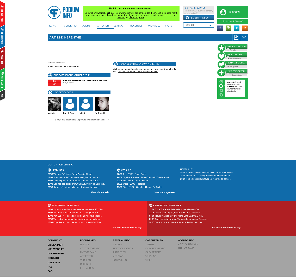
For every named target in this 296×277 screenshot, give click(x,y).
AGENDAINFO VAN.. (188, 244)
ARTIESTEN (86, 256)
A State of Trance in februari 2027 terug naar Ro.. (73, 213)
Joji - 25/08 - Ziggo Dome (131, 174)
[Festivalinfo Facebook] (220, 28)
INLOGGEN (234, 12)
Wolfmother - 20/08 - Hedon (133, 181)
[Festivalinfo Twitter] (236, 28)
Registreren (227, 21)
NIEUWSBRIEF (56, 249)
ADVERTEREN (56, 253)
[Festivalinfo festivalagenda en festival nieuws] (2, 14)
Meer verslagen (163, 192)
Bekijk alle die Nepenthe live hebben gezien (79, 120)
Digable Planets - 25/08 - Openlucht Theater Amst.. (143, 177)
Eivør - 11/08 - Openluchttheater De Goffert (139, 187)
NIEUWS (84, 244)
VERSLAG (85, 260)
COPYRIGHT (55, 240)
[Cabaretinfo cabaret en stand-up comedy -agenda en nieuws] (2, 58)
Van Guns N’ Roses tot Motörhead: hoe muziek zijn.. (75, 216)
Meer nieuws (97, 192)
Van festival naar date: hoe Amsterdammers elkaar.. (74, 219)
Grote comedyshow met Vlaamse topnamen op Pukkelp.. (178, 219)
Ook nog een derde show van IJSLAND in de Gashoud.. (76, 184)
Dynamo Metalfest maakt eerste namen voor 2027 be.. (76, 209)
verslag (119, 26)
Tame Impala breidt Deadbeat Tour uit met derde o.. (74, 181)
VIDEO (148, 260)
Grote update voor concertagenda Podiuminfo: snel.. (176, 222)
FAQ (50, 271)
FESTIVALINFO (121, 240)
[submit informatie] (198, 18)
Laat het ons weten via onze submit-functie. (138, 71)
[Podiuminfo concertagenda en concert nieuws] (2, 36)
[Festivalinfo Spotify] (228, 28)
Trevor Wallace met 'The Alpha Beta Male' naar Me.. (176, 216)
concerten (70, 26)
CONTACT (53, 258)
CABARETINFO (154, 240)
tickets (167, 26)
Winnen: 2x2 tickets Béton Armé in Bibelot (70, 174)
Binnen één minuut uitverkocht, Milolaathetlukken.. (74, 187)
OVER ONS (54, 262)
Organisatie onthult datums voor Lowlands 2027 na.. (75, 222)
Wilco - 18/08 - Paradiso (131, 184)
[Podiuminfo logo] (64, 12)
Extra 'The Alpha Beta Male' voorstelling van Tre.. (174, 209)
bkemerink (231, 82)
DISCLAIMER (55, 244)
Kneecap (231, 86)
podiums (85, 26)
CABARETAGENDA (155, 248)
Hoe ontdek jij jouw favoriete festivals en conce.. (205, 179)
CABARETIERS (153, 252)
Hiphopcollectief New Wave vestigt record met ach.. (74, 177)
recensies (136, 26)
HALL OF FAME (186, 248)
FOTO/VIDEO (87, 268)
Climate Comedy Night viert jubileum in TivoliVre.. (175, 213)
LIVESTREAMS (88, 252)
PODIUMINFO (88, 240)
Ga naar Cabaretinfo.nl (224, 227)
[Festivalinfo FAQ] (2, 95)
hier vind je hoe (136, 17)
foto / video (153, 26)
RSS (50, 266)
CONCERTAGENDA (90, 248)
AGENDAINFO (186, 240)
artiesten (103, 26)
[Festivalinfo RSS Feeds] (245, 28)
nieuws (52, 26)
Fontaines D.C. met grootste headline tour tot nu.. (205, 176)
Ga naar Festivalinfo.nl (125, 227)
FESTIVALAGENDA (123, 248)
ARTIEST (55, 37)
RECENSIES (86, 264)
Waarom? (239, 21)
